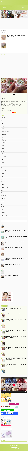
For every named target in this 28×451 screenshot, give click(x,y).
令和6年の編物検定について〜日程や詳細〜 (11, 275)
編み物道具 (23, 7)
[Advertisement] (14, 24)
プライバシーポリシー (5, 110)
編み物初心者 (14, 7)
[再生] (1, 391)
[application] (14, 385)
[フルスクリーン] (26, 391)
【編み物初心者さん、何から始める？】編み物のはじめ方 (14, 308)
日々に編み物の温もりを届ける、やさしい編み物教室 (14, 448)
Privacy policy (5, 6)
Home (1, 6)
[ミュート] (25, 391)
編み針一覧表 (4, 7)
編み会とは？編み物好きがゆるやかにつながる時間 (12, 264)
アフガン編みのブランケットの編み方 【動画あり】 (13, 313)
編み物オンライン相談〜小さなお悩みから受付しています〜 (13, 247)
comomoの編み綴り (14, 4)
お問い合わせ (10, 6)
